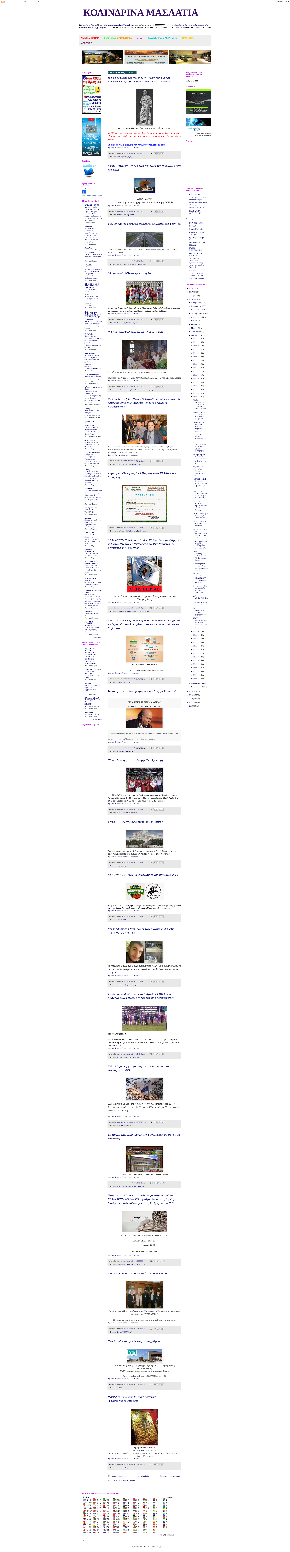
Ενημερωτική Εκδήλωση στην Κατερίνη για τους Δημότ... (200, 494)
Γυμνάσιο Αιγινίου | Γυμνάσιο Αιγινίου (93, 671)
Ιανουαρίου (196, 687)
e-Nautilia (88, 264)
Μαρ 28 (196, 349)
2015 (191, 299)
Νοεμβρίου (195, 306)
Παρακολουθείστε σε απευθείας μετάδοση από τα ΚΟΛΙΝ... (200, 589)
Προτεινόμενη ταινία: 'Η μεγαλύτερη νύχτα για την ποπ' (93, 378)
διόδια (119, 264)
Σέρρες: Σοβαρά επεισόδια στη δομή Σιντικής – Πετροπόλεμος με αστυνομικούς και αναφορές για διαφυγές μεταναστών (92, 297)
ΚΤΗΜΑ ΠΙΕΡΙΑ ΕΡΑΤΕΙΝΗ (195, 254)
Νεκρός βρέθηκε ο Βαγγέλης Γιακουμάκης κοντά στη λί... (200, 544)
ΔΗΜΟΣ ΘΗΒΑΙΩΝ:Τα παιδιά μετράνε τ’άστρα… (93, 582)
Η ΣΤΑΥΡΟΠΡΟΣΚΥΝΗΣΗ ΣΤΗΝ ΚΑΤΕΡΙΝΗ (135, 332)
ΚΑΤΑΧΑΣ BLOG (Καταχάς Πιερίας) (93, 699)
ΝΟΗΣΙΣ (120, 1388)
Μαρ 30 (196, 342)
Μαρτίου (195, 335)
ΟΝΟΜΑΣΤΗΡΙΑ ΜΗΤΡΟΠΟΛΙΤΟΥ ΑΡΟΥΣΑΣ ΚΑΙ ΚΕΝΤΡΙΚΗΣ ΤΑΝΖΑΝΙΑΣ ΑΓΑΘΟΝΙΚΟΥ (91, 657)
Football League (131, 323)
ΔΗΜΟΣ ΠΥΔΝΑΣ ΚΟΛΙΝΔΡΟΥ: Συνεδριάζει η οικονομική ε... (199, 577)
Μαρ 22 (196, 371)
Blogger (159, 1546)
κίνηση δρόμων (140, 264)
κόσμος (119, 866)
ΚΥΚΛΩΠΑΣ (90, 353)
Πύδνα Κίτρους (140, 1057)
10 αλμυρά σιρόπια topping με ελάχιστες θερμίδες (92, 444)
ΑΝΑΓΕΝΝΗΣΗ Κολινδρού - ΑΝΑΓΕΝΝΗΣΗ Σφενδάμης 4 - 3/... (200, 483)
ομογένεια (133, 812)
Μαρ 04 (196, 667)
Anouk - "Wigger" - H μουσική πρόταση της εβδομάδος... (200, 415)
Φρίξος (130, 157)
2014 (191, 691)
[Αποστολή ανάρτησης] (151, 153)
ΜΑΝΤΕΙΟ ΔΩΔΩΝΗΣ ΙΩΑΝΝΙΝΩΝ (90, 623)
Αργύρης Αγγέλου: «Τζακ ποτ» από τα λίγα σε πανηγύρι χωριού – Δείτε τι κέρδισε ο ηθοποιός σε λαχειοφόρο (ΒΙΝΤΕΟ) (93, 212)
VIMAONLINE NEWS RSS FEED (92, 562)
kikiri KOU (89, 488)
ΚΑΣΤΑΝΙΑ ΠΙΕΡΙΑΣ (89, 649)
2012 (191, 698)
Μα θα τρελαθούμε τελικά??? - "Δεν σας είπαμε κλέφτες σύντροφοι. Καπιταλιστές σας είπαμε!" (139, 79)
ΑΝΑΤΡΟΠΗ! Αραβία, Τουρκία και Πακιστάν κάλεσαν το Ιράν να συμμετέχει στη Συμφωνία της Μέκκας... (93, 322)
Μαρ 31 (196, 338)
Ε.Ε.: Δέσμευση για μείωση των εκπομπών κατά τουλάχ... (200, 566)
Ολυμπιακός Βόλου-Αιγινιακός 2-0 (130, 273)
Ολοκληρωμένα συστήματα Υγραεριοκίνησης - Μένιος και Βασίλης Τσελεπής (197, 262)
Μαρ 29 (196, 345)
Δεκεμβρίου (196, 302)
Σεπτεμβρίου (196, 313)
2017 (191, 292)
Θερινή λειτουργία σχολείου (92, 676)
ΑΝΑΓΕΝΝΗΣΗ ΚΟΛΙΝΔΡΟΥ (127, 611)
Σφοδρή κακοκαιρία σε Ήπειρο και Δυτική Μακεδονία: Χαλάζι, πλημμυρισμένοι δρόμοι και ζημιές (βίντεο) (93, 477)
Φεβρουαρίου (196, 683)
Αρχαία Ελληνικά (92, 452)
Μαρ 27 (196, 353)
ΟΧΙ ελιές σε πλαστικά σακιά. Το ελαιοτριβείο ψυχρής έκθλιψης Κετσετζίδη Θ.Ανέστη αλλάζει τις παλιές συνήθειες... (93, 600)
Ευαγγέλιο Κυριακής (124, 1468)
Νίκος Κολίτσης (128, 1057)
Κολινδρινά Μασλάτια (88, 189)
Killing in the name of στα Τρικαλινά (92, 554)
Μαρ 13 (196, 635)
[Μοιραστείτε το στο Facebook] (163, 153)
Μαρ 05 (196, 664)
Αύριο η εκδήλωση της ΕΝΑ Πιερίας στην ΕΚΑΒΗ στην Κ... (200, 471)
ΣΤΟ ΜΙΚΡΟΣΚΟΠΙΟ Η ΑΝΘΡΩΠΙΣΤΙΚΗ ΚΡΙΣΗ (137, 1273)
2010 (191, 706)
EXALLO (192, 226)
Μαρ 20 (196, 378)
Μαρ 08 (196, 653)
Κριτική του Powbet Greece (92, 614)
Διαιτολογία (90, 440)
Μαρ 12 (196, 638)
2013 (191, 695)
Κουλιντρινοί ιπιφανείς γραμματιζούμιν (198, 198)
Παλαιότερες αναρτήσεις (170, 1476)
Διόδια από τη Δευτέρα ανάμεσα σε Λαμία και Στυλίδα (144, 224)
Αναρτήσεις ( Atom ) (126, 1480)
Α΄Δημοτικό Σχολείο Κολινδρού (197, 233)
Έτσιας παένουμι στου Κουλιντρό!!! (198, 203)
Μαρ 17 (196, 389)
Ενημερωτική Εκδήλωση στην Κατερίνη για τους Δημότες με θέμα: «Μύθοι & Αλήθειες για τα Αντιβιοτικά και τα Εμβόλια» (144, 624)
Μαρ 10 (196, 646)
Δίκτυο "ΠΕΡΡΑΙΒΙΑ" (124, 1332)
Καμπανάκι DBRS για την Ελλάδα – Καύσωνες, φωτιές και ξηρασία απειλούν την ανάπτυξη (93, 254)
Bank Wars (89, 247)
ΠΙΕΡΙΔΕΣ (193, 270)
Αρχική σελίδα (143, 1476)
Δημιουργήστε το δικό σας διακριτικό (92, 195)
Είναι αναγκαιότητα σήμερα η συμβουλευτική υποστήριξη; (93, 523)
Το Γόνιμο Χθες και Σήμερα (93, 591)
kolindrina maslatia (127, 153)
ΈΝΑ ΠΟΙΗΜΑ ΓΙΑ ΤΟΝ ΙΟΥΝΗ (92, 511)
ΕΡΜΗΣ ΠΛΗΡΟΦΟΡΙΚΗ (195, 249)
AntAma (88, 518)
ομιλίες (128, 464)
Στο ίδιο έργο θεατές (93, 714)
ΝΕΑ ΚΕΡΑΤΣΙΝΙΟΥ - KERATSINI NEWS (93, 313)
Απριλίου (195, 331)
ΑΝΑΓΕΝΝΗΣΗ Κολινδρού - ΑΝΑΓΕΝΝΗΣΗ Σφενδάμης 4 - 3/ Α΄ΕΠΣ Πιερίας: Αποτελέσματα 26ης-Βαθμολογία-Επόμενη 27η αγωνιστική (144, 544)
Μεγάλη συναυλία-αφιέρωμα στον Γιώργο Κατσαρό (141, 691)
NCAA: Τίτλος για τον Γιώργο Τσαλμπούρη (135, 760)
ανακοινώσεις (122, 1186)
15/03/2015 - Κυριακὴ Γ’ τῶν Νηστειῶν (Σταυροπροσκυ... (200, 622)
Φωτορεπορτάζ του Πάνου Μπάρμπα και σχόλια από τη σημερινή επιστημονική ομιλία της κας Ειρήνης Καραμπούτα (144, 402)
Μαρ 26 (196, 356)
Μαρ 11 (196, 642)
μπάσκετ (125, 812)
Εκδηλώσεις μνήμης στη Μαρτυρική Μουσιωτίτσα (92, 629)
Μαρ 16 (196, 393)
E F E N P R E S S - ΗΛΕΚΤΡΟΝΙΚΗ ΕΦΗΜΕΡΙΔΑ (92, 286)
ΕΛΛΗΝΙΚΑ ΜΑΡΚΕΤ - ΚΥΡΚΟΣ (198, 243)
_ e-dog (87, 408)
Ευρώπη (120, 1125)
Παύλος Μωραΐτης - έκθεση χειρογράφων (134, 1341)
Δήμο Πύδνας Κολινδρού (137, 1186)
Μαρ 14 (196, 631)
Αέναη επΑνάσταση (93, 387)
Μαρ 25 (196, 360)
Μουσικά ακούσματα (89, 550)
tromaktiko (89, 226)
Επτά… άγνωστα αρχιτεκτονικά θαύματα (135, 821)
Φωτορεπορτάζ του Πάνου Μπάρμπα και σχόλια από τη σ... (199, 458)
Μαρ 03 (196, 671)
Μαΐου (194, 328)
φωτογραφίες (150, 390)
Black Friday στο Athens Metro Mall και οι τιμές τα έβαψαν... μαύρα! (93, 568)
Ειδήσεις (126, 264)
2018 (191, 288)
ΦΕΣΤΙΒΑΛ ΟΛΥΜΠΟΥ (125, 751)
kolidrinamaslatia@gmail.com (121, 24)
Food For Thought (92, 374)
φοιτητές (138, 985)
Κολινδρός (121, 464)
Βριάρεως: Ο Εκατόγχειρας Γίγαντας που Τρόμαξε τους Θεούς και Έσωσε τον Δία (92, 459)
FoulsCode (89, 334)
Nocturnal (88, 611)
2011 (191, 702)
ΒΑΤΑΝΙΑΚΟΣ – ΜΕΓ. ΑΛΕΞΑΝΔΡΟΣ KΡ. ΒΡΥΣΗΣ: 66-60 (143, 875)
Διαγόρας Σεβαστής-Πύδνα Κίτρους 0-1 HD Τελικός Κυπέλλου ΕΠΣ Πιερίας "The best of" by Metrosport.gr (141, 996)
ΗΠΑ (119, 812)
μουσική (126, 215)
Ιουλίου (194, 320)
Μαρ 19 (196, 382)
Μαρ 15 (196, 396)
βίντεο (119, 215)
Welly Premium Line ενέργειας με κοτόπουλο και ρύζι (92, 412)
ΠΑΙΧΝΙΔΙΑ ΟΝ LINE (197, 208)
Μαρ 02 (196, 675)
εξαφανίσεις (129, 985)
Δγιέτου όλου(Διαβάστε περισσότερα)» (123, 147)
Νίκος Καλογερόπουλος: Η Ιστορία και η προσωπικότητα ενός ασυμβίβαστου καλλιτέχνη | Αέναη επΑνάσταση (93, 396)
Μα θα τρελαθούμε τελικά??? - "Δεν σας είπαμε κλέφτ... (200, 404)
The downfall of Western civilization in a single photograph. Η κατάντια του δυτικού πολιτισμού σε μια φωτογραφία (93, 496)
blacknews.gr (90, 420)
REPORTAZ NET (92, 205)
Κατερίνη (145, 531)
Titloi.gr (88, 469)
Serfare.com (89, 532)
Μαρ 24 (196, 364)
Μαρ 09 (196, 649)
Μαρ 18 (196, 386)
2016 (191, 295)
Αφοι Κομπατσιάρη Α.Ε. (196, 238)
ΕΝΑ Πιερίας (131, 531)
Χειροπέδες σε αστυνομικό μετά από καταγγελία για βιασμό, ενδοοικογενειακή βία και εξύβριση (93, 341)
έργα (132, 264)
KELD (132, 215)
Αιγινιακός (121, 323)
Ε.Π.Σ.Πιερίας (144, 611)
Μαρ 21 (196, 375)
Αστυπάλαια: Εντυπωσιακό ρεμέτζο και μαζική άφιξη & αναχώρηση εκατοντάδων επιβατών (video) (93, 272)
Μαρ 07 (196, 657)
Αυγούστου (196, 317)
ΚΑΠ (139, 531)
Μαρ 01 (196, 678)
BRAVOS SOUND (196, 223)
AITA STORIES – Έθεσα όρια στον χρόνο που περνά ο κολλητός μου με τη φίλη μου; (92, 539)
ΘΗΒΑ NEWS (90, 578)
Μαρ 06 (196, 660)
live (144, 1264)
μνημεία (126, 866)
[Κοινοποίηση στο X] (161, 153)
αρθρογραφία (122, 157)
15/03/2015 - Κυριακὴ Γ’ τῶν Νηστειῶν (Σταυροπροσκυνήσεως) (131, 1399)
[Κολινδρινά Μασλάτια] (84, 193)
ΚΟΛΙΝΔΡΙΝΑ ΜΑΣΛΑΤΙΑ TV (195, 212)
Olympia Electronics (196, 229)
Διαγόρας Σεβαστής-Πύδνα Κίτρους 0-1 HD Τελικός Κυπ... (200, 555)
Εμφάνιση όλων (98, 637)
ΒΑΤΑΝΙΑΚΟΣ (122, 920)
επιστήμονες (121, 1264)
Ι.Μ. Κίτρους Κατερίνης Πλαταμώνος (130, 390)
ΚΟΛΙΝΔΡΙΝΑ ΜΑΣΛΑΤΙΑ (138, 13)
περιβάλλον (128, 1125)
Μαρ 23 (196, 367)
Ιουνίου (194, 324)
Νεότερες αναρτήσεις (117, 1476)
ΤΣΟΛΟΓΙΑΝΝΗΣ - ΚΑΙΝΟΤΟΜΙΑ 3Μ (196, 274)
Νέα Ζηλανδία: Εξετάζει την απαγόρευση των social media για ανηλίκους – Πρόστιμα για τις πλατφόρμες (91, 235)
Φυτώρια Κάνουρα (196, 278)
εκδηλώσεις (121, 531)
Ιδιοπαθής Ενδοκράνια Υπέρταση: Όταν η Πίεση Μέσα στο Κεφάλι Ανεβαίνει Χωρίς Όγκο (92, 428)
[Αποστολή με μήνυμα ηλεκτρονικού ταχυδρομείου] (155, 153)
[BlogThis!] (158, 153)
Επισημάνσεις (91, 507)
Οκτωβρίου (196, 309)
